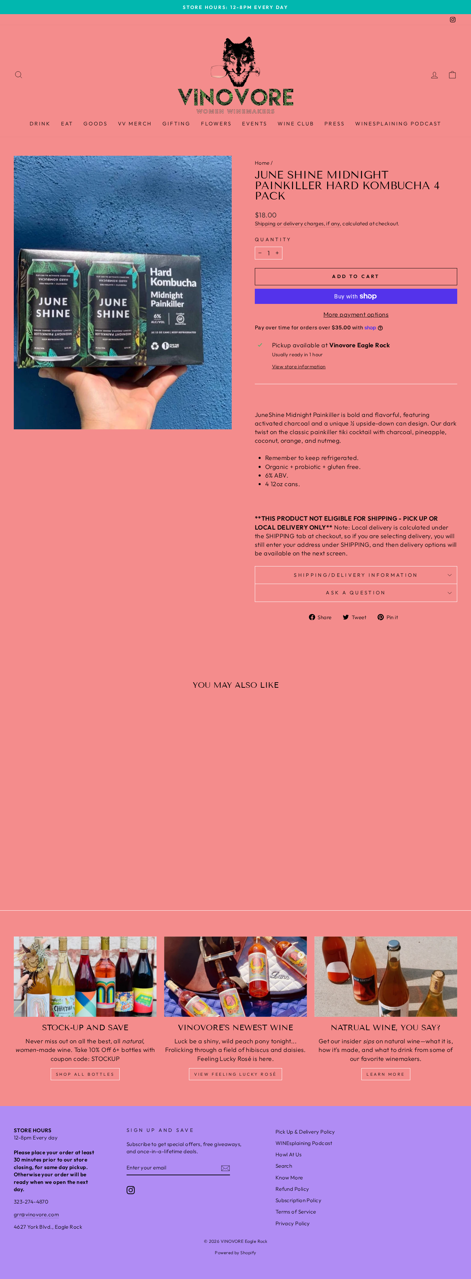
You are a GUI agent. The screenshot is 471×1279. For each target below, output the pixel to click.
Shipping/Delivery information (356, 575)
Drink (40, 123)
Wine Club (296, 123)
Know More (289, 1177)
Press (334, 123)
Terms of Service (295, 1211)
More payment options (356, 314)
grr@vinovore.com (36, 1214)
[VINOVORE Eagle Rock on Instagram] (131, 1190)
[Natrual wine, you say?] (385, 977)
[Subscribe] (225, 1168)
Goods (95, 123)
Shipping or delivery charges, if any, (298, 223)
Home (262, 163)
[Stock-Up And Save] (85, 977)
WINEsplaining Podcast (398, 123)
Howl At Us (288, 1154)
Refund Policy (292, 1189)
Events (254, 123)
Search (283, 1166)
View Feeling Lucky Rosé (235, 1074)
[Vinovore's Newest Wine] (235, 977)
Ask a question (356, 593)
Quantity (273, 239)
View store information (299, 367)
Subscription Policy (298, 1200)
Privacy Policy (292, 1223)
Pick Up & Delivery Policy (305, 1131)
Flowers (216, 123)
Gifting (176, 123)
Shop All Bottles (85, 1074)
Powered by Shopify (235, 1252)
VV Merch (135, 123)
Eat (67, 123)
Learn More (386, 1074)
